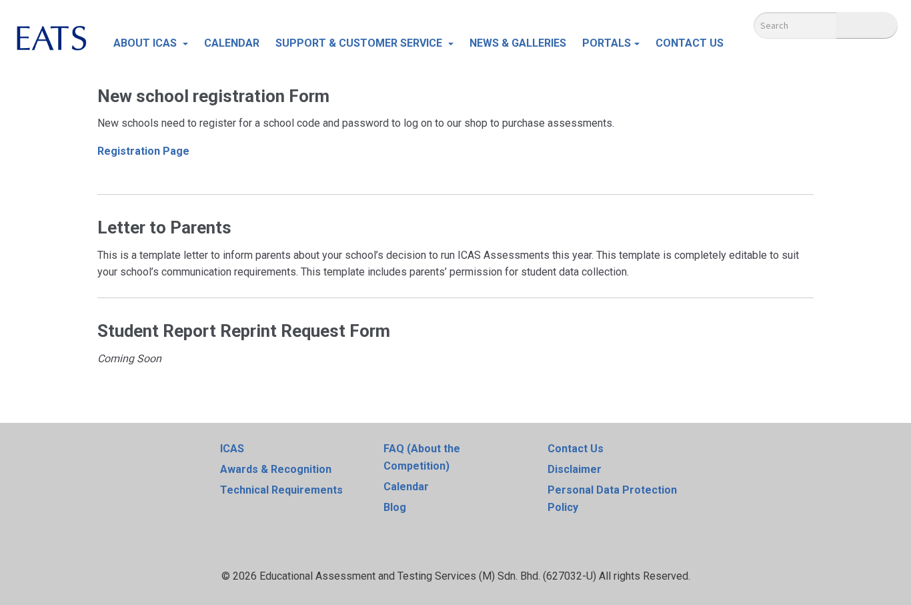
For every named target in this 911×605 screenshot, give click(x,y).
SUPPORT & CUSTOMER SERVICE (360, 43)
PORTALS (606, 43)
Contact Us (576, 448)
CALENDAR (231, 43)
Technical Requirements (281, 490)
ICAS (232, 448)
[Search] (867, 25)
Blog (394, 507)
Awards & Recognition (275, 469)
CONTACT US (690, 43)
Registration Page (143, 151)
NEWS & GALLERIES (518, 43)
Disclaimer (575, 469)
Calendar (406, 486)
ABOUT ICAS (146, 43)
